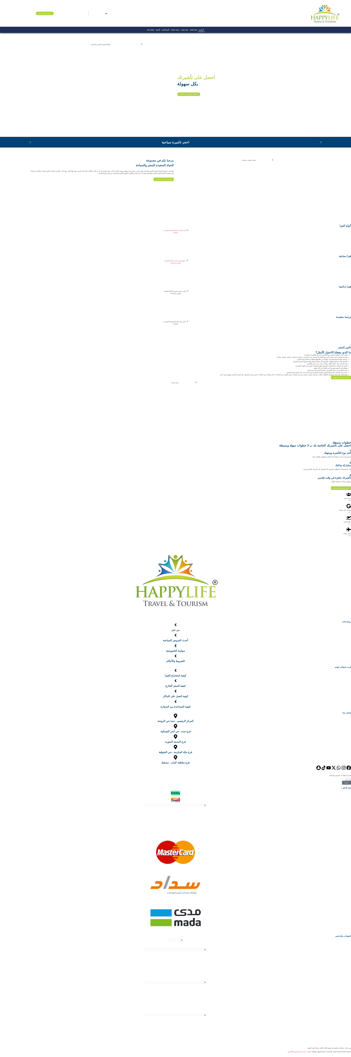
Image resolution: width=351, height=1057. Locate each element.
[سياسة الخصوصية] (175, 645)
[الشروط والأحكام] (175, 656)
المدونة (158, 30)
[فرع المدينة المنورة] (175, 736)
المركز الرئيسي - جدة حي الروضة (176, 721)
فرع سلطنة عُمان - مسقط (175, 762)
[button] (321, 142)
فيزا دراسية (184, 30)
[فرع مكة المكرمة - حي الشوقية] (175, 747)
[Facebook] (348, 768)
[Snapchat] (318, 768)
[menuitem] (106, 13)
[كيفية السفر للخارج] (175, 680)
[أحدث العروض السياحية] (175, 635)
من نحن (175, 629)
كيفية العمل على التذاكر (175, 696)
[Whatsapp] (338, 768)
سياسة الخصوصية (175, 650)
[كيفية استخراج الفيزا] (175, 670)
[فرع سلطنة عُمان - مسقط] (175, 757)
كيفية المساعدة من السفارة (175, 706)
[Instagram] (343, 768)
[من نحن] (175, 625)
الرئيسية (201, 30)
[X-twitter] (333, 768)
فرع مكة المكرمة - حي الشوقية (175, 752)
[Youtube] (328, 768)
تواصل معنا (150, 30)
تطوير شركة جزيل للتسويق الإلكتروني (299, 1051)
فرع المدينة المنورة (175, 741)
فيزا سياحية (193, 30)
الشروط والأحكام (175, 661)
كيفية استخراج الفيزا (175, 675)
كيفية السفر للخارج (175, 685)
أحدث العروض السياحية (175, 640)
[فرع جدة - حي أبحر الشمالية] (175, 726)
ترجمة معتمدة (175, 30)
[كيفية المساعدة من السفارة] (175, 701)
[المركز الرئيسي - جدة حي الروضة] (175, 716)
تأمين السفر (165, 30)
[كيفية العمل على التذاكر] (175, 691)
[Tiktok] (323, 768)
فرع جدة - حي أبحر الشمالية (176, 731)
